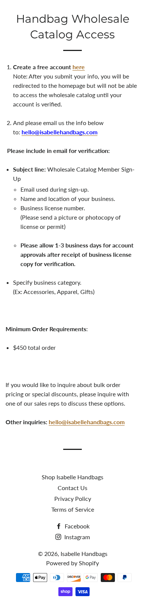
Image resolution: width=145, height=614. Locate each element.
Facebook (76, 526)
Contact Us (72, 487)
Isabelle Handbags (72, 15)
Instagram (76, 536)
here (78, 66)
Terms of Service (72, 509)
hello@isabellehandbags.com (87, 421)
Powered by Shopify (72, 562)
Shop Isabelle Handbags (72, 476)
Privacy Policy (72, 498)
